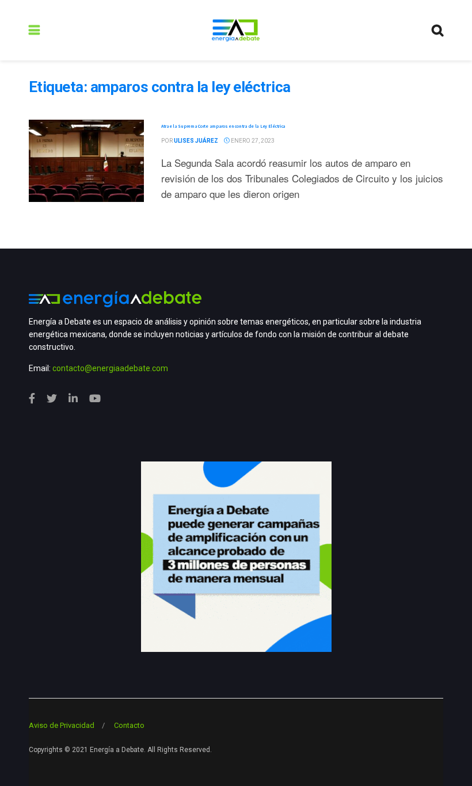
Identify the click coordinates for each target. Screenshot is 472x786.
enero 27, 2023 (252, 141)
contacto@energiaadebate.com (110, 368)
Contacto (129, 725)
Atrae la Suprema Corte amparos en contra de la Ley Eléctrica (223, 126)
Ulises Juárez (196, 141)
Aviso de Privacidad (61, 725)
